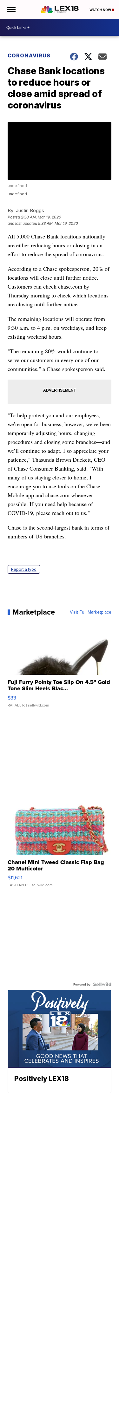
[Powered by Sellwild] (102, 984)
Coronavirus (29, 55)
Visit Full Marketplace (90, 612)
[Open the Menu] (11, 9)
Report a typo (23, 569)
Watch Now (100, 10)
